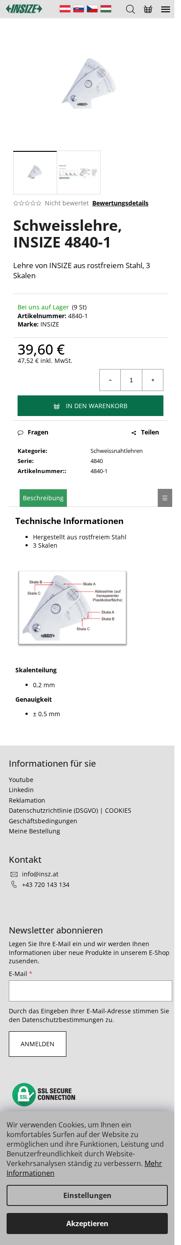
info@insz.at (40, 874)
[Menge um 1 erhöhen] (152, 380)
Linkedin (21, 790)
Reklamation (27, 800)
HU (106, 9)
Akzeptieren (87, 1223)
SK (78, 9)
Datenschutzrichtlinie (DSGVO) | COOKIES (70, 810)
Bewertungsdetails (120, 203)
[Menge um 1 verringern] (110, 380)
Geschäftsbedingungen (43, 821)
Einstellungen (87, 1195)
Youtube (21, 779)
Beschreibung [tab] (43, 498)
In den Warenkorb (96, 406)
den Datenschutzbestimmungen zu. (61, 1019)
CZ (92, 9)
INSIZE (49, 324)
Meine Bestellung (34, 831)
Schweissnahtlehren (116, 451)
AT (65, 9)
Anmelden (37, 1044)
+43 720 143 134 (45, 884)
